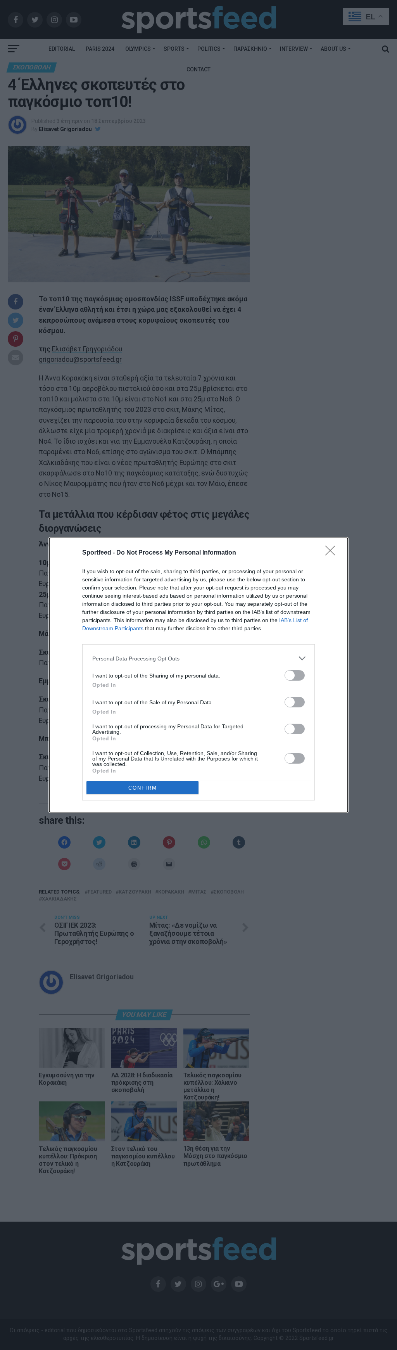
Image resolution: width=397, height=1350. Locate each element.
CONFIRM (142, 788)
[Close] (332, 553)
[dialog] (198, 675)
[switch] (295, 675)
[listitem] (198, 658)
